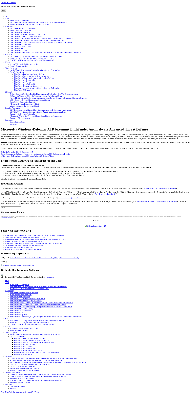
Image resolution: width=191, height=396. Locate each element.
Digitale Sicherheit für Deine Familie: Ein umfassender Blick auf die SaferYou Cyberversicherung (44, 94)
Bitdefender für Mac (17, 48)
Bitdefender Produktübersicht (20, 32)
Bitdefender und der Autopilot (24, 80)
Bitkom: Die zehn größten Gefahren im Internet (74, 198)
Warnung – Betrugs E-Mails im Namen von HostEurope (25, 237)
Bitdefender (9, 26)
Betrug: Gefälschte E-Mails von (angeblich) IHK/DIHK (24, 241)
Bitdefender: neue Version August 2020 (19, 247)
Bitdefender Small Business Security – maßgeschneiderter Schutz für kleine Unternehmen (41, 42)
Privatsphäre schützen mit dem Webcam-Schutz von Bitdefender (36, 88)
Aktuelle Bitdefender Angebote (21, 30)
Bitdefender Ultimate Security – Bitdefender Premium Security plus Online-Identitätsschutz (41, 38)
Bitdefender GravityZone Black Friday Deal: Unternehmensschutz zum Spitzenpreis (34, 235)
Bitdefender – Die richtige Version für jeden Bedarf (27, 34)
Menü (3, 10)
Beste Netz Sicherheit (8, 3)
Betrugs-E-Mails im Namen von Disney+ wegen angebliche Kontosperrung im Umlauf (35, 239)
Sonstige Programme (12, 108)
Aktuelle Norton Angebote (19, 66)
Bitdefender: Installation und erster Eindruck (29, 74)
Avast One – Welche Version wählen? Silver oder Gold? (29, 24)
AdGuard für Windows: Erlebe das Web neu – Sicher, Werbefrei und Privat (36, 96)
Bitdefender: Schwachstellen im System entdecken (31, 76)
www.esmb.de (49, 277)
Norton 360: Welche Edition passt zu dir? (24, 64)
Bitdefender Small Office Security (21, 44)
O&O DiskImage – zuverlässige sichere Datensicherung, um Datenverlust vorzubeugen (40, 110)
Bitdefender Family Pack (18, 50)
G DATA (8, 54)
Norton (7, 62)
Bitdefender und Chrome (23, 82)
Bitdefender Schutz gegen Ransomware (28, 86)
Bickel (3, 152)
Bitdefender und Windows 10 (24, 84)
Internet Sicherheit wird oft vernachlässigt (24, 106)
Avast (7, 18)
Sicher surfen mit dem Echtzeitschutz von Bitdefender (24, 245)
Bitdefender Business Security (20, 46)
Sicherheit (8, 92)
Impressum (9, 120)
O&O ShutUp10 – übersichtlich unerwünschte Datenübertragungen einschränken (38, 112)
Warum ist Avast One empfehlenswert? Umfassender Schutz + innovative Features (38, 22)
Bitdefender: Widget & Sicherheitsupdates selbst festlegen (34, 78)
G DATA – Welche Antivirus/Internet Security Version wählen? (32, 60)
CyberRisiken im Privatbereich (105, 194)
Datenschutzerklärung (17, 122)
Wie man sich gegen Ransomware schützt (24, 104)
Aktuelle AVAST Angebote (19, 20)
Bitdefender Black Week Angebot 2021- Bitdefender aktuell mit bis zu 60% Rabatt (34, 243)
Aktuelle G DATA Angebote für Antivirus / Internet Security (31, 58)
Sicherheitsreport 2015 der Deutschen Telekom (159, 188)
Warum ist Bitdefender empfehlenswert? (24, 28)
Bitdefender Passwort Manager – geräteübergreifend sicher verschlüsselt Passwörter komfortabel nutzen (46, 52)
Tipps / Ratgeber (11, 68)
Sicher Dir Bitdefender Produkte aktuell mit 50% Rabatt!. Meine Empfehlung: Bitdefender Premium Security (44, 258)
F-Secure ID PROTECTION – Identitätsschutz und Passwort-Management (36, 116)
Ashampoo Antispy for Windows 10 (22, 114)
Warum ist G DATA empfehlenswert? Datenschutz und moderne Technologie (37, 56)
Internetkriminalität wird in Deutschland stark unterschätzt (157, 202)
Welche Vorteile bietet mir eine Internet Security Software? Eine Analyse (35, 70)
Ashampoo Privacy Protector (20, 118)
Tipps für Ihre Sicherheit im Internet (22, 102)
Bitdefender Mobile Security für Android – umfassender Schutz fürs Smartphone (38, 40)
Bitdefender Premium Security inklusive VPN (26, 36)
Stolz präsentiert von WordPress (27, 392)
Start (7, 16)
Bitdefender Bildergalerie (23, 90)
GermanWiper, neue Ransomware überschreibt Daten (23, 249)
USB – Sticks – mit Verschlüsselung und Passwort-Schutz (30, 100)
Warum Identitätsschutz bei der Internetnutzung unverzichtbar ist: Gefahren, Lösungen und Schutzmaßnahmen (48, 98)
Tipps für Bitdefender (17, 72)
